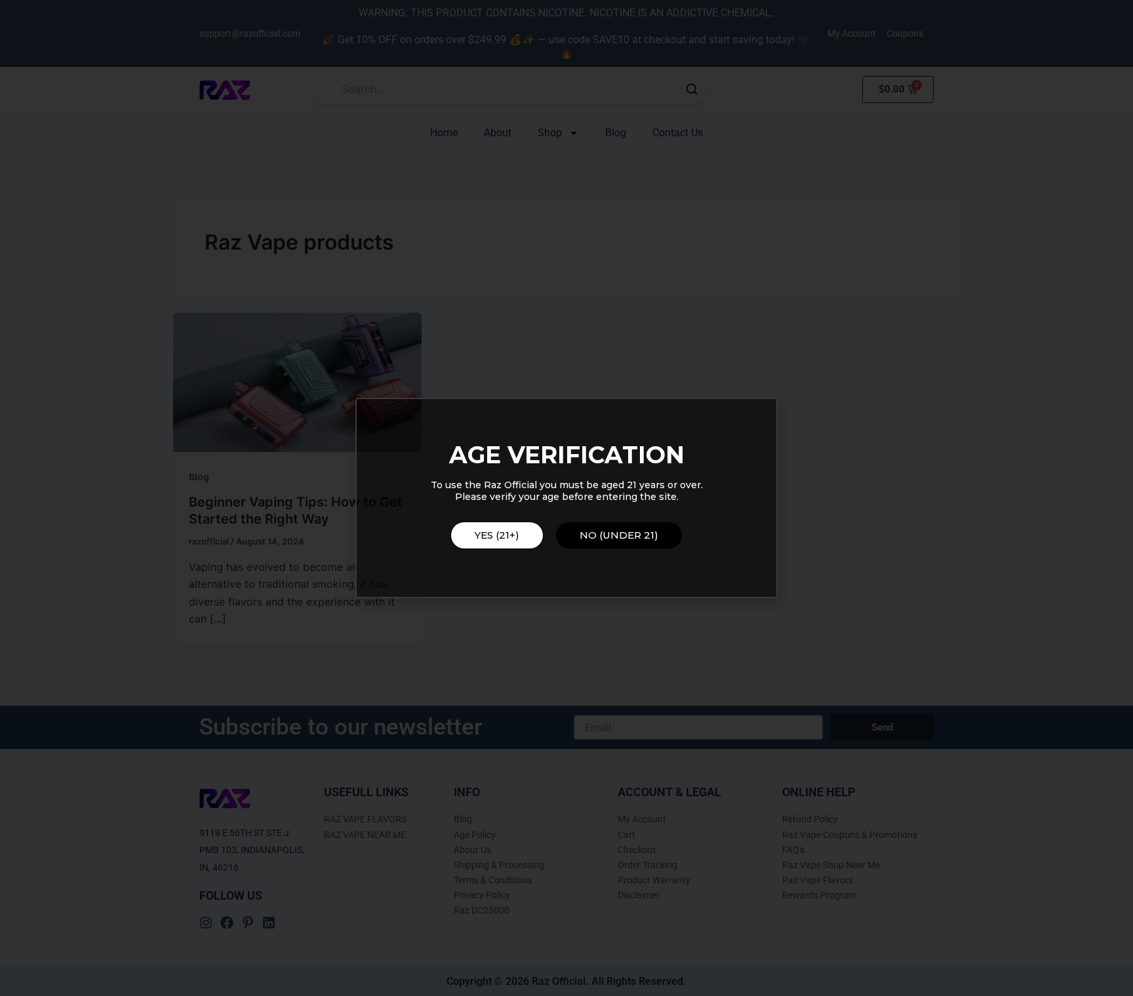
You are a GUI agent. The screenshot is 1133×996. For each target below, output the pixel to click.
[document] (566, 498)
